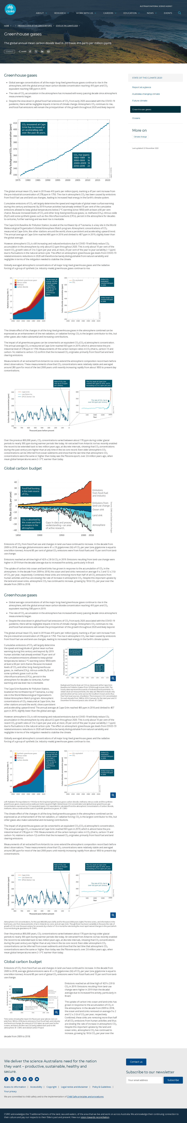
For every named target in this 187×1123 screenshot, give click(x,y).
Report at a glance (141, 87)
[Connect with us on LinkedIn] (18, 1079)
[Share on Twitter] (36, 51)
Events (168, 13)
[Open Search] (179, 12)
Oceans (136, 118)
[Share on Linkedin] (42, 51)
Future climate (139, 100)
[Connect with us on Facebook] (6, 1079)
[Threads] (31, 1079)
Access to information (15, 1086)
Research (60, 13)
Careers (108, 13)
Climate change (140, 137)
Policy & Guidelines (101, 1086)
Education (129, 13)
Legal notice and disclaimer (74, 1086)
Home (6, 25)
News (150, 13)
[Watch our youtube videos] (37, 1079)
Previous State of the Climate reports (35, 25)
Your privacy (10, 1091)
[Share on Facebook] (30, 51)
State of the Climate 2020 (67, 25)
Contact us (136, 1061)
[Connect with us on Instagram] (12, 1079)
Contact (9, 51)
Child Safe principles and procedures (85, 1096)
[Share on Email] (48, 51)
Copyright (52, 1086)
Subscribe (173, 1080)
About (40, 13)
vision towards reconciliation (95, 1117)
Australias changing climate (146, 94)
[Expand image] (89, 663)
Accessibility (36, 1086)
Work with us (84, 13)
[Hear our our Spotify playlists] (24, 1079)
